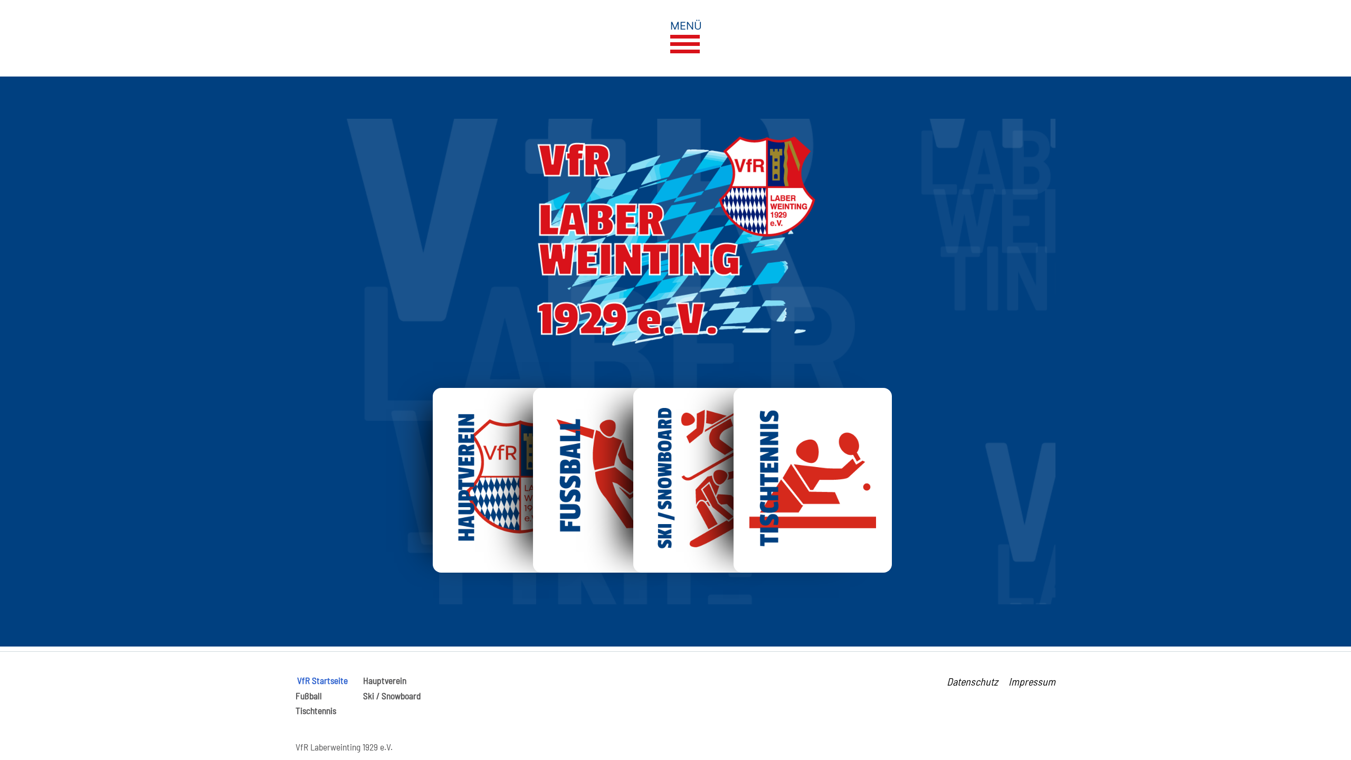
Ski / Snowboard (392, 695)
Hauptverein (384, 680)
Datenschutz (972, 681)
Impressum (1032, 681)
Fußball (309, 695)
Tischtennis (316, 710)
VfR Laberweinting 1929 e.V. (344, 747)
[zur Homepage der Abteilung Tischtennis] (812, 478)
